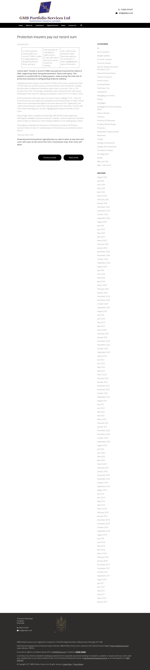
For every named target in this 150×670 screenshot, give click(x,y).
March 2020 (102, 464)
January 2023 (102, 337)
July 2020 (100, 449)
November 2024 (103, 255)
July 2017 (100, 583)
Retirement (101, 135)
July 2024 (100, 270)
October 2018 (102, 527)
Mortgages (101, 103)
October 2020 (102, 438)
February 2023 (103, 333)
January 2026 (102, 203)
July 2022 (100, 360)
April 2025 (101, 237)
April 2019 (101, 505)
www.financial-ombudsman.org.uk (95, 658)
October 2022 (102, 348)
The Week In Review (105, 150)
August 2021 (102, 400)
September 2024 (103, 263)
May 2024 (101, 278)
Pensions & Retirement (106, 120)
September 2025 (103, 218)
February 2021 (103, 423)
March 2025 (102, 240)
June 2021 (101, 408)
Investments (102, 92)
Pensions (100, 117)
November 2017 (103, 568)
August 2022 (102, 356)
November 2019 (103, 479)
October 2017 (102, 572)
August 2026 (102, 177)
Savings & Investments (106, 143)
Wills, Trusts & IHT (104, 165)
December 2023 (103, 296)
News (63, 25)
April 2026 (101, 192)
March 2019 (102, 509)
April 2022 (101, 371)
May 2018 (101, 546)
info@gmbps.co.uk (25, 630)
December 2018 (103, 520)
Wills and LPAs (102, 161)
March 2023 (102, 330)
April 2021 (101, 415)
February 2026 (103, 199)
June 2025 (101, 229)
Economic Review (104, 63)
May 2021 (101, 412)
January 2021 (102, 427)
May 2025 (101, 233)
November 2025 (103, 210)
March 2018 (102, 553)
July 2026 (100, 181)
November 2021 (103, 389)
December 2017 (103, 564)
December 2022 (103, 341)
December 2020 (103, 430)
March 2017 (102, 598)
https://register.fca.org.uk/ (120, 646)
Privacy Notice (78, 664)
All (98, 48)
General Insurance (104, 77)
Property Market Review (106, 124)
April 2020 (101, 460)
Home (21, 25)
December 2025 (103, 207)
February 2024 (103, 289)
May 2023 (101, 322)
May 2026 (101, 188)
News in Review (103, 113)
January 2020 (102, 471)
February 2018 (103, 557)
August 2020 (102, 445)
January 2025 (102, 248)
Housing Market (103, 84)
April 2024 (101, 281)
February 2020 (103, 468)
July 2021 (100, 404)
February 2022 (103, 378)
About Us (29, 25)
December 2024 (103, 251)
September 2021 (103, 397)
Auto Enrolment (103, 52)
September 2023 (103, 307)
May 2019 (101, 501)
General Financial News (106, 73)
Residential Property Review (108, 131)
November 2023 (103, 300)
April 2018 (101, 549)
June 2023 (101, 319)
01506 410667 (81, 652)
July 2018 (100, 538)
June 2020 (101, 453)
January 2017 (102, 602)
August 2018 (102, 535)
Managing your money (106, 95)
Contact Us (72, 25)
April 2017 (101, 594)
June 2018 (101, 542)
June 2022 (101, 363)
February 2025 (103, 244)
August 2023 (102, 311)
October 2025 (102, 214)
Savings (100, 139)
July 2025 (100, 225)
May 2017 (101, 590)
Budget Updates (103, 55)
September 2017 (103, 576)
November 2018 (103, 523)
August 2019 (102, 490)
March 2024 (102, 285)
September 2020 (103, 441)
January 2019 (102, 516)
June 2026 (101, 184)
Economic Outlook (104, 59)
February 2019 (103, 512)
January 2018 (102, 561)
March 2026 (102, 196)
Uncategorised (103, 154)
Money (100, 99)
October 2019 (102, 482)
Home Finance (103, 80)
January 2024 (102, 292)
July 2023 (100, 315)
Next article (73, 157)
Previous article (49, 157)
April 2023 (101, 326)
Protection (101, 128)
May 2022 (101, 367)
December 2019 (103, 475)
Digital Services (52, 25)
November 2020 (103, 434)
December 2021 (103, 386)
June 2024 (101, 274)
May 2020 (101, 456)
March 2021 (102, 419)
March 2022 (102, 374)
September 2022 (103, 352)
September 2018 (103, 531)
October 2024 (102, 259)
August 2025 (102, 222)
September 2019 (103, 486)
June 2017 (101, 587)
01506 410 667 (23, 628)
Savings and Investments (106, 146)
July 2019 (100, 494)
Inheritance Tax (103, 88)
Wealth (100, 158)
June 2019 (101, 497)
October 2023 (102, 304)
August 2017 (102, 579)
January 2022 (102, 382)
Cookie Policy (67, 664)
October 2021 (102, 393)
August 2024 (102, 266)
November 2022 (103, 345)
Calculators (40, 25)
